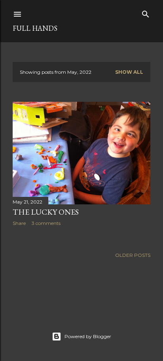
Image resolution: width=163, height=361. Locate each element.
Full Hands (35, 28)
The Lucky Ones (46, 212)
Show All (129, 72)
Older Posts (132, 255)
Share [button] (19, 223)
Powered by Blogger (87, 336)
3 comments (46, 223)
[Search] (145, 12)
